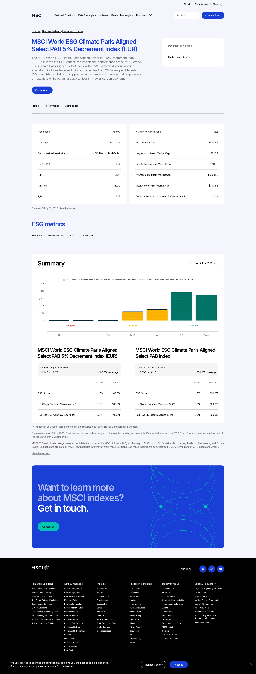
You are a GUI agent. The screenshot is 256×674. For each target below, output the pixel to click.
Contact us (48, 526)
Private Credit (135, 612)
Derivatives (134, 596)
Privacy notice (201, 596)
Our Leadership (169, 596)
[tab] (35, 108)
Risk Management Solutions (44, 623)
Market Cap (102, 588)
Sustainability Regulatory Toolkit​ (46, 612)
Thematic (101, 612)
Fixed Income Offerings (42, 592)
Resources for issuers (204, 612)
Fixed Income (70, 638)
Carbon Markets (71, 615)
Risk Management (72, 592)
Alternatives (134, 588)
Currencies (134, 592)
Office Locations (169, 635)
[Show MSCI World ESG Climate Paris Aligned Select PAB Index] (166, 280)
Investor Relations (170, 638)
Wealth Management (73, 588)
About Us (166, 592)
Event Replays (168, 612)
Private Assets (70, 646)
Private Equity (135, 615)
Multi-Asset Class (72, 642)
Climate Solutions (39, 608)
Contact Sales (213, 15)
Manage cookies (202, 622)
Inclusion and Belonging (172, 604)
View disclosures (68, 208)
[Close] (251, 664)
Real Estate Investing (73, 604)
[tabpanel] (128, 162)
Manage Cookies (154, 664)
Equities (67, 635)
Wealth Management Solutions (45, 615)
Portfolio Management (74, 596)
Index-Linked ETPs (105, 619)
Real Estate (69, 650)
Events (165, 608)
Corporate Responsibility (173, 600)
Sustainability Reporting (74, 631)
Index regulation (202, 608)
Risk (131, 635)
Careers (165, 631)
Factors (100, 592)
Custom (100, 615)
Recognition (167, 619)
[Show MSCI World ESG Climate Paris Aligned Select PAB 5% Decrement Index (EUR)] (99, 280)
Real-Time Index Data (106, 623)
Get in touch (42, 90)
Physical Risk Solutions (74, 623)
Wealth (132, 642)
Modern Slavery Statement (206, 600)
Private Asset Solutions (42, 596)
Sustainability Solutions (42, 604)
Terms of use (200, 592)
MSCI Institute (168, 627)
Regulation (134, 631)
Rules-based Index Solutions (44, 588)
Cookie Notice (65, 666)
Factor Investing (71, 612)
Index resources (104, 631)
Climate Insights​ (71, 619)
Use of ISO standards (204, 604)
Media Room (167, 615)
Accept (179, 664)
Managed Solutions (72, 600)
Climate (100, 608)
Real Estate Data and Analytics (45, 600)
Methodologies (103, 627)
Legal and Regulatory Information (209, 588)
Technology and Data (171, 623)
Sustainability (102, 604)
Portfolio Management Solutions (46, 619)
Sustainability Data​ (72, 627)
